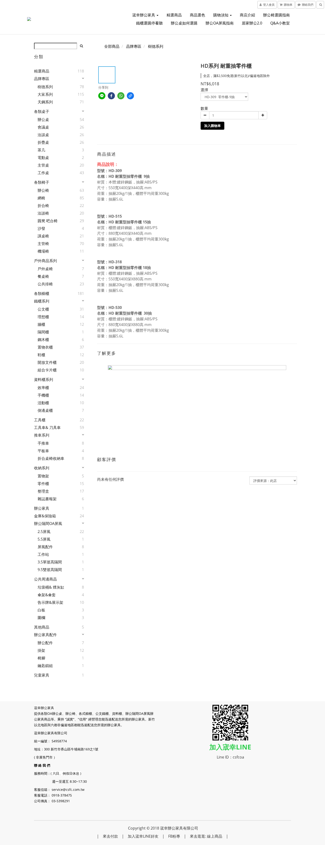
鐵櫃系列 (41, 301)
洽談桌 (43, 134)
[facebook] (111, 95)
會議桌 (43, 127)
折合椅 (43, 205)
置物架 (43, 476)
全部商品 (111, 46)
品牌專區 (41, 78)
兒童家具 (41, 675)
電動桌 (43, 157)
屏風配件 (45, 546)
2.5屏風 (44, 531)
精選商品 (174, 15)
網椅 (41, 198)
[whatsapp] (120, 95)
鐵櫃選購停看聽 (149, 23)
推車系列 (41, 435)
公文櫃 (43, 309)
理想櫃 (43, 316)
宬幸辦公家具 (144, 15)
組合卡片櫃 (47, 370)
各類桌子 (41, 111)
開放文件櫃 (47, 362)
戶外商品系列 (45, 260)
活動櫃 (43, 402)
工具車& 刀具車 (47, 427)
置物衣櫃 (45, 347)
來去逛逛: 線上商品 (206, 836)
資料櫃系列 (43, 379)
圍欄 (41, 617)
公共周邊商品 (45, 579)
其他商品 (41, 627)
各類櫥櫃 (41, 293)
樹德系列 (45, 86)
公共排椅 (45, 284)
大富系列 (45, 94)
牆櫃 (41, 324)
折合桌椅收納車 (51, 458)
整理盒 (43, 491)
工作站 (43, 554)
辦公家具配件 (45, 634)
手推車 (43, 443)
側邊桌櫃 (45, 410)
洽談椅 (43, 213)
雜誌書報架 (47, 498)
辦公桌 (43, 119)
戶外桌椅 (45, 268)
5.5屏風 (44, 539)
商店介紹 (247, 15)
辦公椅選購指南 (276, 15)
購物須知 (221, 15)
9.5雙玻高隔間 (50, 569)
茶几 (41, 150)
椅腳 (41, 658)
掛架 (41, 650)
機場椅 (43, 251)
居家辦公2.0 (252, 23)
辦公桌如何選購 (184, 23)
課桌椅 (43, 236)
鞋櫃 (41, 354)
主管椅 (43, 243)
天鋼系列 (45, 102)
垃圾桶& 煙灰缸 (51, 587)
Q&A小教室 (280, 23)
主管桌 (43, 165)
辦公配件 (45, 642)
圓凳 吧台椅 (48, 220)
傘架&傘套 (47, 594)
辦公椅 (43, 190)
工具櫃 (39, 419)
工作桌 (43, 172)
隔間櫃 (43, 332)
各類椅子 (41, 182)
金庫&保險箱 (45, 516)
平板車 (43, 450)
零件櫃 (43, 483)
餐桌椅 (43, 276)
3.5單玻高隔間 (50, 562)
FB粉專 (174, 836)
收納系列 (41, 468)
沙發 (41, 228)
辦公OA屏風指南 (220, 23)
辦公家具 (41, 508)
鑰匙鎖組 (45, 665)
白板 (41, 610)
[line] (101, 95)
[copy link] (130, 95)
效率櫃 (43, 387)
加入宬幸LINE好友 (143, 836)
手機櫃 (43, 395)
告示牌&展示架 (50, 602)
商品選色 (197, 15)
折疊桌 (43, 142)
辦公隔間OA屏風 (48, 523)
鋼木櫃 (43, 339)
